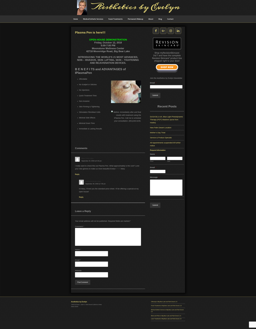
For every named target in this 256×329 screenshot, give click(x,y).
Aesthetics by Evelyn (128, 7)
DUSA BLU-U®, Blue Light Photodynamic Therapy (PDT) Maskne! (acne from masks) (166, 120)
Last (168, 161)
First (151, 161)
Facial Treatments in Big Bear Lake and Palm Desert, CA (166, 305)
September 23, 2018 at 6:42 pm (91, 161)
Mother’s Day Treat (157, 133)
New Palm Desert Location (160, 128)
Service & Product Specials (161, 138)
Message (154, 177)
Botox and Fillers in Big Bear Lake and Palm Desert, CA (166, 315)
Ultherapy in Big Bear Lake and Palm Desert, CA (164, 301)
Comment (79, 226)
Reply (77, 174)
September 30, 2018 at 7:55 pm (95, 184)
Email (78, 260)
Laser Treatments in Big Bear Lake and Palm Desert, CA (166, 318)
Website (78, 271)
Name (78, 250)
